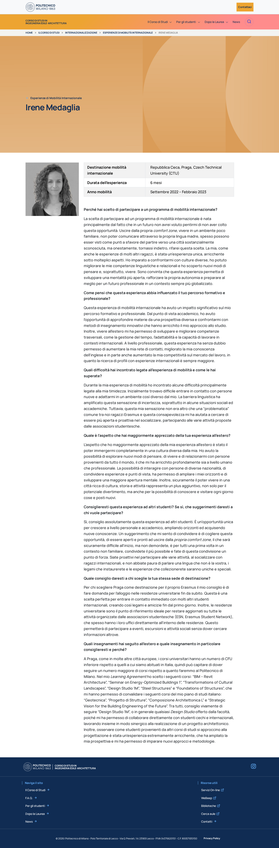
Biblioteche (208, 806)
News (29, 821)
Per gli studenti (35, 806)
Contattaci (245, 7)
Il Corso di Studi (48, 32)
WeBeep (206, 798)
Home (29, 32)
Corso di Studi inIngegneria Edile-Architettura (46, 22)
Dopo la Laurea (35, 814)
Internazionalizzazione (81, 32)
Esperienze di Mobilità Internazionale (128, 32)
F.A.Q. (29, 798)
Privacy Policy (212, 838)
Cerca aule (208, 814)
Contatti (206, 821)
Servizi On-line (210, 790)
